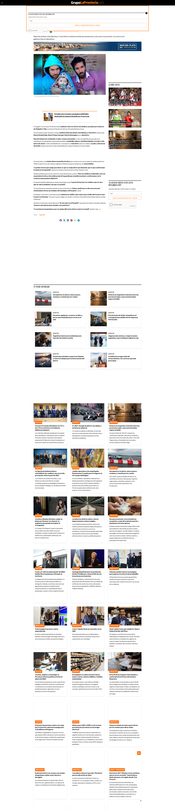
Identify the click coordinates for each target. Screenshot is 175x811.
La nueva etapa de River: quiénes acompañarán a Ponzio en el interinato (120, 123)
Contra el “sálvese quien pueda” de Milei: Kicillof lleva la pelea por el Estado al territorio (50, 574)
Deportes (76, 422)
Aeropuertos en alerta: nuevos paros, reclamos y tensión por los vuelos (67, 296)
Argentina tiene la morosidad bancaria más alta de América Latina (67, 337)
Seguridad (42, 215)
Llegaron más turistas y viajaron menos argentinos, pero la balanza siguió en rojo (123, 337)
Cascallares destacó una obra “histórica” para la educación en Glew (87, 774)
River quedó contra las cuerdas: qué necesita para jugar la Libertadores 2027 (119, 102)
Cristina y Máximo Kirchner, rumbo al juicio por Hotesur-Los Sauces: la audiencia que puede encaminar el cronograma (48, 522)
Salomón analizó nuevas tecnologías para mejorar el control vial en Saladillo (123, 573)
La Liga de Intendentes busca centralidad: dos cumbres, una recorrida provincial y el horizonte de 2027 (50, 473)
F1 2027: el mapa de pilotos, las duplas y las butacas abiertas (87, 427)
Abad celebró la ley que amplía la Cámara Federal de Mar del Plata (124, 630)
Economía (76, 516)
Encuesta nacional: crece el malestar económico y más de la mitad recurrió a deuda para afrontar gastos (123, 521)
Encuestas (113, 516)
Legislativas (114, 626)
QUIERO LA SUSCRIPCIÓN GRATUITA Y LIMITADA (125, 198)
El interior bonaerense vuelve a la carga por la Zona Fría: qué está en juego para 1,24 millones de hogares (49, 727)
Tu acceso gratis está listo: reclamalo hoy (121, 183)
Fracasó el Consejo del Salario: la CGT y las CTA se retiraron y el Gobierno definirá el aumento (49, 428)
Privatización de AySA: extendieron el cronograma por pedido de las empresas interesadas (123, 317)
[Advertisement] (70, 103)
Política (38, 422)
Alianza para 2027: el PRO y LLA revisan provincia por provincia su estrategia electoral (86, 727)
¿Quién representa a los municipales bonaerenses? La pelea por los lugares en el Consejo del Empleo (87, 473)
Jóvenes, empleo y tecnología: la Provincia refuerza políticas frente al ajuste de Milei (48, 677)
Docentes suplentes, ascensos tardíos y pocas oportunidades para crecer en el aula (67, 317)
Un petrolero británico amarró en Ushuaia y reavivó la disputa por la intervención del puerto (68, 358)
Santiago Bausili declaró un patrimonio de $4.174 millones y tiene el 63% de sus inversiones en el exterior (87, 574)
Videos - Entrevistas (117, 770)
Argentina (56, 292)
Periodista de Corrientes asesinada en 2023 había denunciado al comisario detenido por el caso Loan (71, 115)
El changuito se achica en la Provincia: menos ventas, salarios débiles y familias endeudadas (87, 677)
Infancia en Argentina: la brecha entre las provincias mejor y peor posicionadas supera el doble (123, 297)
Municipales (114, 568)
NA (100, 209)
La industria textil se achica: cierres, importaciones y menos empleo (85, 520)
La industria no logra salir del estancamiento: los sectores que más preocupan (122, 358)
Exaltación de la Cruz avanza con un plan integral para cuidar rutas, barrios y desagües (50, 775)
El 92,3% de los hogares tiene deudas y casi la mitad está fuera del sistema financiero (123, 677)
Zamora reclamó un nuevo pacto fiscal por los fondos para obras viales (123, 726)
